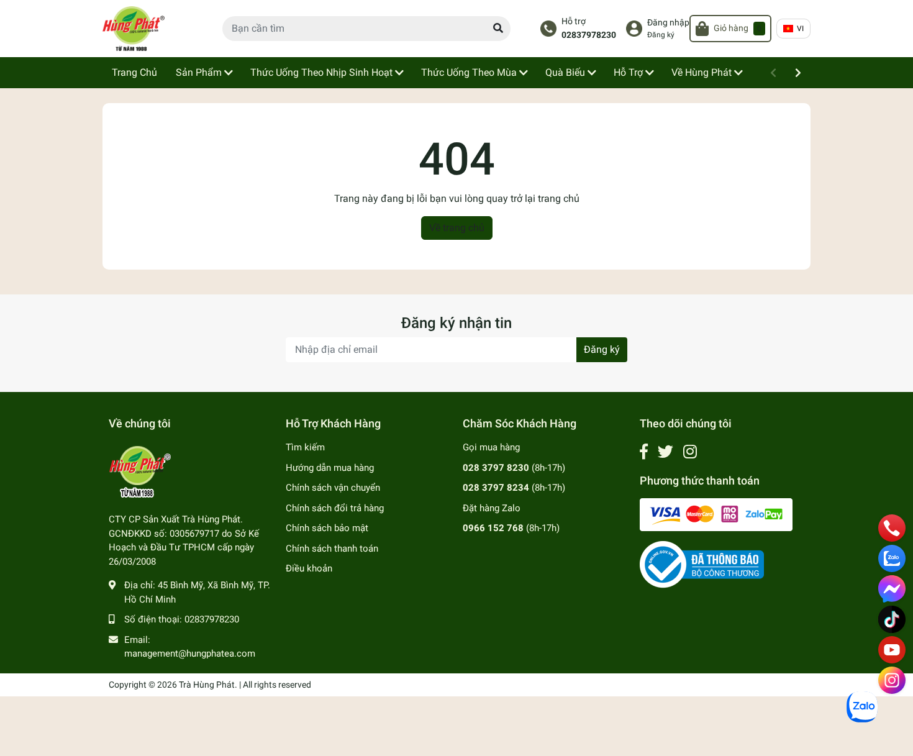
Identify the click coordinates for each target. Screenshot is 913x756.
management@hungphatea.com (189, 653)
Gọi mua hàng (491, 447)
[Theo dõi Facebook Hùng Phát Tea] (644, 452)
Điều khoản (309, 568)
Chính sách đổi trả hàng (335, 508)
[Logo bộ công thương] (702, 564)
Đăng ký (661, 34)
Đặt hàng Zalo (491, 508)
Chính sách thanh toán (332, 548)
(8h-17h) (514, 467)
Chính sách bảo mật (327, 528)
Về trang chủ (456, 228)
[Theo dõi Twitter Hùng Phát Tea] (665, 452)
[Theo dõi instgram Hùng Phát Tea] (690, 452)
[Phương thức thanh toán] (716, 513)
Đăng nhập (668, 22)
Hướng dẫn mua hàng (330, 467)
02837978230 (588, 35)
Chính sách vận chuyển (333, 487)
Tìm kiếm (305, 447)
